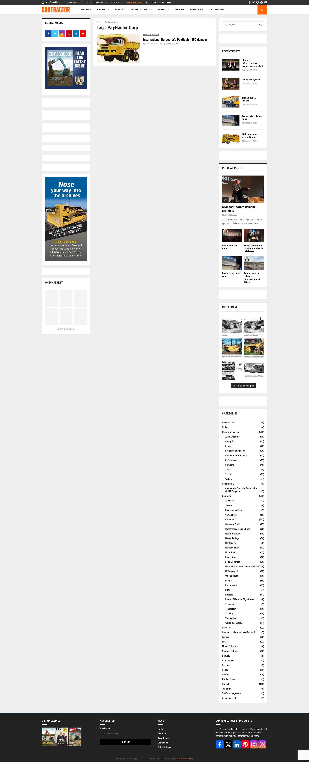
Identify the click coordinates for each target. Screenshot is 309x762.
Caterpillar (230, 441)
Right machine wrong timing (249, 135)
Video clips (230, 618)
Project (162, 9)
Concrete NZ (228, 483)
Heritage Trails (232, 547)
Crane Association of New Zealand (238, 632)
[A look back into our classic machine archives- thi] (232, 327)
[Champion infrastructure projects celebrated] (230, 65)
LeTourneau (230, 460)
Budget (225, 427)
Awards (228, 505)
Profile (119, 9)
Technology (230, 609)
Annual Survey (228, 422)
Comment (229, 519)
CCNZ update (231, 515)
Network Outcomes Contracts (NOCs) (242, 566)
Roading (229, 594)
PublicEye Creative (186, 759)
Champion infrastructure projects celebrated (252, 63)
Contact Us (163, 742)
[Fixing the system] (230, 84)
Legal (224, 641)
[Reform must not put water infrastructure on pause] (254, 263)
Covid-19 (226, 627)
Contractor (227, 496)
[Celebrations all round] (232, 235)
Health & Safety (232, 533)
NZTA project (231, 571)
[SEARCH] (260, 24)
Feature (85, 9)
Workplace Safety (233, 623)
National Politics (230, 651)
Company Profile (233, 524)
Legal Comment (232, 562)
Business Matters (233, 510)
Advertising (196, 9)
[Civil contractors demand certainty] (243, 189)
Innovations (230, 557)
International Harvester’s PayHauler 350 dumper (175, 40)
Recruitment (231, 585)
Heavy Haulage (232, 538)
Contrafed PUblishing (153, 44)
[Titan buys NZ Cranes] (230, 102)
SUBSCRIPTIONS (216, 9)
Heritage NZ (231, 543)
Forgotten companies (235, 450)
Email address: (106, 728)
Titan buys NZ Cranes (249, 99)
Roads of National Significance (239, 599)
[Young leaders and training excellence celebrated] (254, 235)
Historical (230, 552)
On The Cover (231, 576)
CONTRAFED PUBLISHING (93, 2)
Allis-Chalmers (232, 436)
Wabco (228, 479)
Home (160, 729)
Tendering (226, 688)
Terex (227, 469)
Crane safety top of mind (163, 2)
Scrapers (229, 465)
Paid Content (228, 660)
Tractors (229, 474)
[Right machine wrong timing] (230, 138)
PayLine (225, 665)
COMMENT (102, 9)
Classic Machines (140, 9)
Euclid (228, 446)
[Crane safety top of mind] (230, 120)
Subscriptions (164, 747)
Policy (225, 670)
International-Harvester (236, 455)
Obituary (226, 656)
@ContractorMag (66, 329)
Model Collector (229, 646)
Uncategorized (229, 698)
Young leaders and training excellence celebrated (253, 248)
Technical (229, 604)
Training (229, 613)
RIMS (227, 590)
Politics (225, 674)
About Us (162, 733)
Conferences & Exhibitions (237, 529)
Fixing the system (251, 79)
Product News (228, 679)
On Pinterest (54, 282)
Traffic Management (231, 693)
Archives (179, 9)
